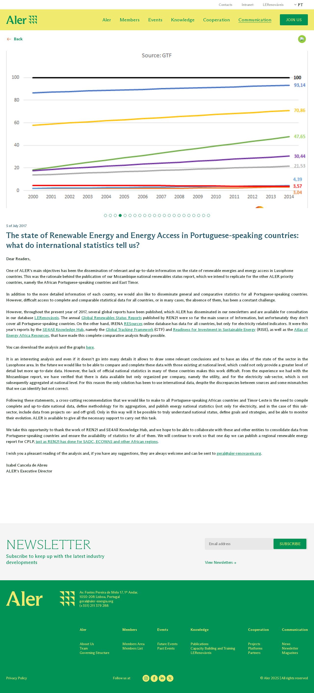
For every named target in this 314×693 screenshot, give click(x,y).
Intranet (247, 5)
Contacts (225, 5)
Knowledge (183, 20)
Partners (254, 653)
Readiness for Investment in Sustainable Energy (214, 329)
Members (130, 20)
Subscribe (290, 543)
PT (300, 4)
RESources (133, 323)
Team (84, 648)
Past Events (166, 648)
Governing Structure (94, 653)
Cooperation (216, 20)
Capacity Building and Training (213, 648)
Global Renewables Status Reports (111, 317)
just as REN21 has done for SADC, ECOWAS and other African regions (97, 441)
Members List (132, 648)
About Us (87, 644)
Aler (106, 20)
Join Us (294, 19)
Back (18, 39)
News (286, 644)
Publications (200, 644)
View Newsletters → (220, 562)
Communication (254, 20)
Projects (254, 644)
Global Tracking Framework (129, 329)
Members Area (133, 644)
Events (155, 20)
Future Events (167, 644)
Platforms (255, 648)
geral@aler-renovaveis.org (239, 453)
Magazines (290, 653)
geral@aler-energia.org (96, 601)
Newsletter (290, 648)
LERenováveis (273, 5)
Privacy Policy (16, 678)
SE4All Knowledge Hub (63, 329)
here (90, 347)
